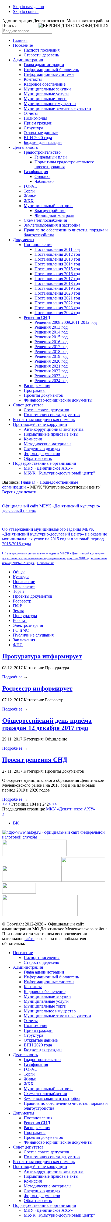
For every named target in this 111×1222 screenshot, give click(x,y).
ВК (16, 823)
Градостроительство (42, 152)
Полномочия (35, 118)
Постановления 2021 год (57, 298)
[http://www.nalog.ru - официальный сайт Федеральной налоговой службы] (55, 837)
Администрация (28, 60)
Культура (21, 576)
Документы (23, 239)
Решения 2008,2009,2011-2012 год (65, 322)
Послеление (24, 581)
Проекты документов (43, 395)
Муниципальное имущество (50, 103)
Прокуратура (25, 615)
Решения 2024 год (51, 380)
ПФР (17, 606)
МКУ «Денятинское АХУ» (48, 468)
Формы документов (42, 453)
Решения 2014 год (51, 332)
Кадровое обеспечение (44, 84)
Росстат (20, 620)
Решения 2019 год (51, 356)
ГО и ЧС (21, 630)
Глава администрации (44, 64)
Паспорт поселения (42, 50)
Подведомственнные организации (44, 463)
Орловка (42, 176)
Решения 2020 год (51, 361)
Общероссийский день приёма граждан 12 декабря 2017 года (47, 724)
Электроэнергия (28, 625)
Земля (18, 610)
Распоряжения (37, 385)
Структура (33, 128)
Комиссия (33, 439)
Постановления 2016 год (57, 273)
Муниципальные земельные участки (57, 108)
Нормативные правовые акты (51, 434)
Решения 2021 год (51, 366)
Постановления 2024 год (57, 312)
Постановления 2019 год (57, 288)
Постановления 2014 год (57, 264)
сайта (29, 938)
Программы (35, 390)
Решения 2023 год (51, 375)
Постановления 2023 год (57, 307)
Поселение (23, 45)
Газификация (36, 171)
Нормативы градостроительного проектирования (64, 164)
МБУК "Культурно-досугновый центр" (59, 473)
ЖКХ (29, 200)
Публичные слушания (33, 635)
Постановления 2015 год (57, 269)
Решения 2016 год (51, 341)
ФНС (18, 644)
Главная (20, 40)
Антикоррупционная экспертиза (54, 429)
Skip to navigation (28, 6)
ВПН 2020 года (38, 137)
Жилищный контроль (54, 215)
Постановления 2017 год (57, 278)
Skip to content (26, 11)
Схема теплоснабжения (45, 220)
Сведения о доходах (42, 448)
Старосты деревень (41, 55)
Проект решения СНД (34, 759)
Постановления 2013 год (57, 259)
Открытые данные (41, 132)
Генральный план (50, 157)
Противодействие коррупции (40, 424)
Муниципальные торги (45, 98)
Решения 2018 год (51, 351)
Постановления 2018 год (57, 283)
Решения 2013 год (51, 327)
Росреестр (22, 601)
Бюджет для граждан (43, 142)
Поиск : (9, 25)
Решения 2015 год (51, 337)
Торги (29, 191)
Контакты (33, 79)
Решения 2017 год (51, 346)
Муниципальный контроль (48, 205)
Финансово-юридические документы (58, 400)
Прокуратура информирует (42, 656)
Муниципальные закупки (47, 89)
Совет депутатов (28, 405)
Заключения (24, 640)
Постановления (38, 244)
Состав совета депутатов (46, 410)
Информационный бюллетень (51, 69)
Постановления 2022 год (57, 303)
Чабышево (44, 181)
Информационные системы (49, 74)
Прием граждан (38, 123)
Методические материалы (47, 444)
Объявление (24, 586)
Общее (19, 572)
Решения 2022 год (51, 371)
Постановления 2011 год (57, 249)
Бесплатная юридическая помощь (44, 419)
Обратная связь (38, 458)
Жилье (30, 196)
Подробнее (12, 677)
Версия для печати (19, 492)
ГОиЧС (30, 186)
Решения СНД (37, 317)
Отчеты (31, 113)
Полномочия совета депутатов (52, 414)
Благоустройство (49, 210)
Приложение (45, 563)
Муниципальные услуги (46, 94)
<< (4, 804)
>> (54, 804)
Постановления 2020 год (57, 293)
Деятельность (25, 147)
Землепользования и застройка (52, 225)
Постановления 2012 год (57, 254)
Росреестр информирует (37, 688)
